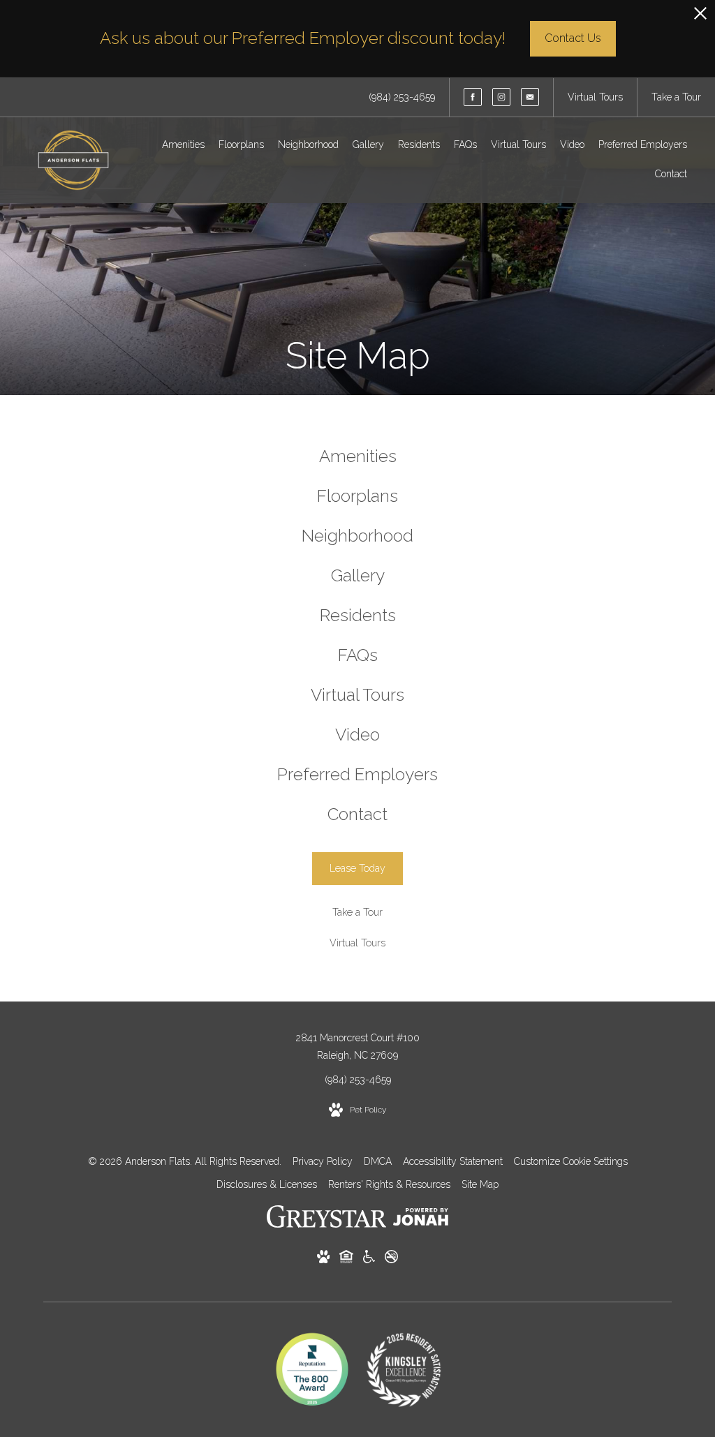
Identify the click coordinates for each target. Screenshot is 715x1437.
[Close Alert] (700, 17)
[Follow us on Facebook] (473, 97)
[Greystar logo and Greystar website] (326, 1219)
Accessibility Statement (453, 1161)
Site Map (480, 1184)
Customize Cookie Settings (571, 1161)
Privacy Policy (323, 1161)
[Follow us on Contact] (530, 97)
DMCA (378, 1161)
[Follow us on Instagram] (501, 97)
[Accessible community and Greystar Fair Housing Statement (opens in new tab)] (369, 1259)
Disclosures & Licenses (266, 1184)
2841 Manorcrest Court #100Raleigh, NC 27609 (358, 1046)
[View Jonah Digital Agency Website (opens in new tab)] (420, 1219)
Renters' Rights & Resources (389, 1184)
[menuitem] (183, 145)
